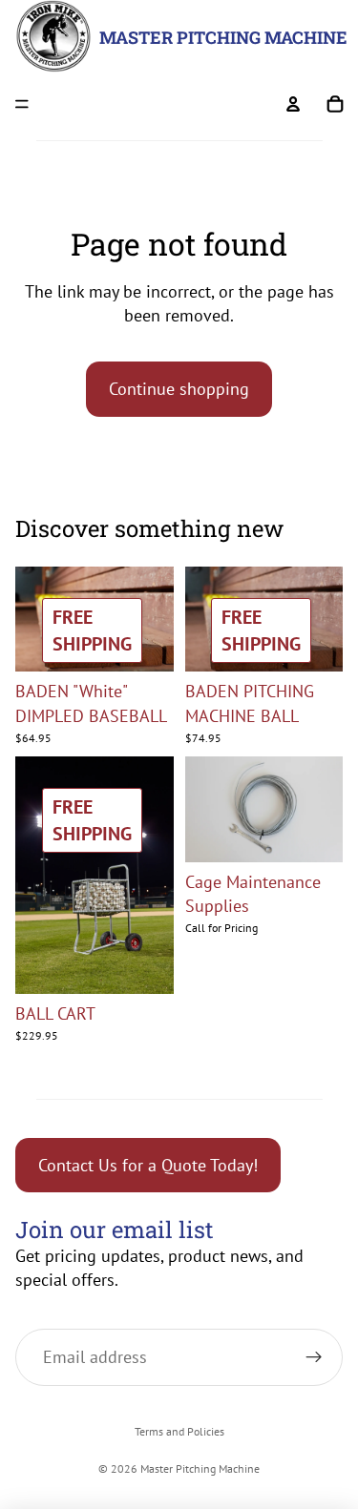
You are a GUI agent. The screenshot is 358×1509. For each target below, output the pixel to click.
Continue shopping (179, 389)
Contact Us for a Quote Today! (148, 1165)
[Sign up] (314, 1357)
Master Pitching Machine (200, 1468)
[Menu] (22, 104)
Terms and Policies (179, 1431)
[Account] (293, 104)
